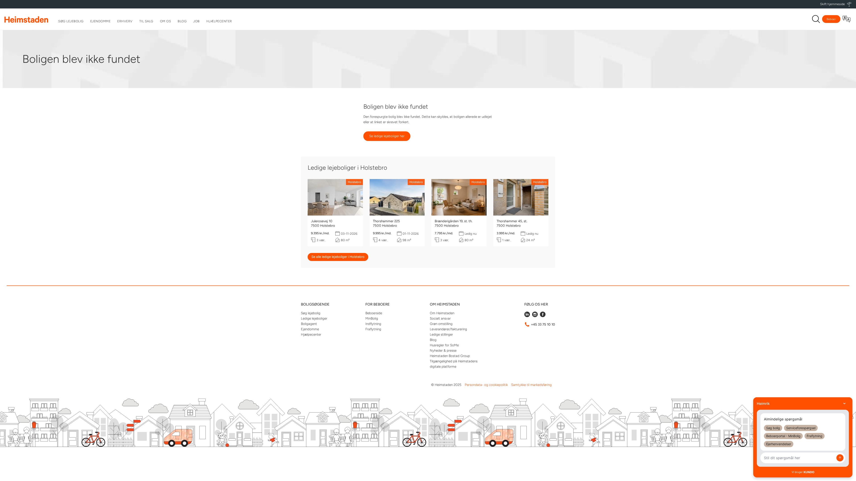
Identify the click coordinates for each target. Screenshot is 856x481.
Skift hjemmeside (832, 4)
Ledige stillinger (441, 334)
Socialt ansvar (440, 318)
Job (196, 21)
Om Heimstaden (442, 313)
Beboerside (373, 313)
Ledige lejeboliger (314, 318)
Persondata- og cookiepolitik (486, 385)
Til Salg (146, 21)
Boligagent (309, 324)
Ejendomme (100, 21)
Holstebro (354, 182)
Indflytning (373, 324)
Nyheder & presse (443, 351)
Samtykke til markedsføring (531, 385)
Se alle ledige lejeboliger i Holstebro (337, 257)
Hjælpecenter (219, 21)
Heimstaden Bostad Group (450, 356)
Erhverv (125, 21)
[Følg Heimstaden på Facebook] (542, 316)
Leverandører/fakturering (448, 329)
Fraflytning (373, 329)
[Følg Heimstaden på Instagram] (535, 316)
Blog (182, 21)
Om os (165, 21)
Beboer (831, 19)
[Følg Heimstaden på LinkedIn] (527, 316)
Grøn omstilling (441, 324)
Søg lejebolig (71, 21)
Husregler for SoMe (444, 345)
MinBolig (371, 318)
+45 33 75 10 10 (543, 324)
